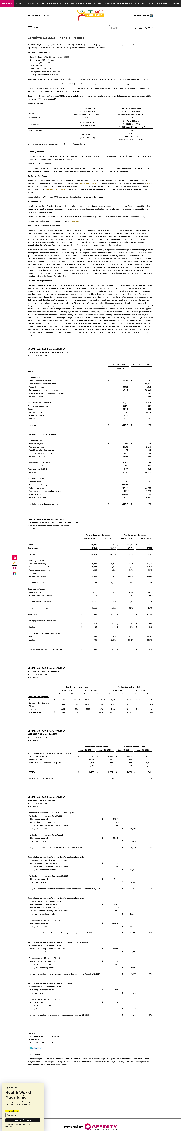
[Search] (135, 27)
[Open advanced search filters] (140, 27)
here (148, 183)
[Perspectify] (14, 563)
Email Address (12, 1111)
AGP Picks (7, 3)
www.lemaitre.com (79, 221)
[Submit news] (14, 557)
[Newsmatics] (14, 573)
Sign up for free (23, 1120)
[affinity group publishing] (14, 568)
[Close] (41, 1085)
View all (176, 3)
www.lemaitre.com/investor (90, 183)
